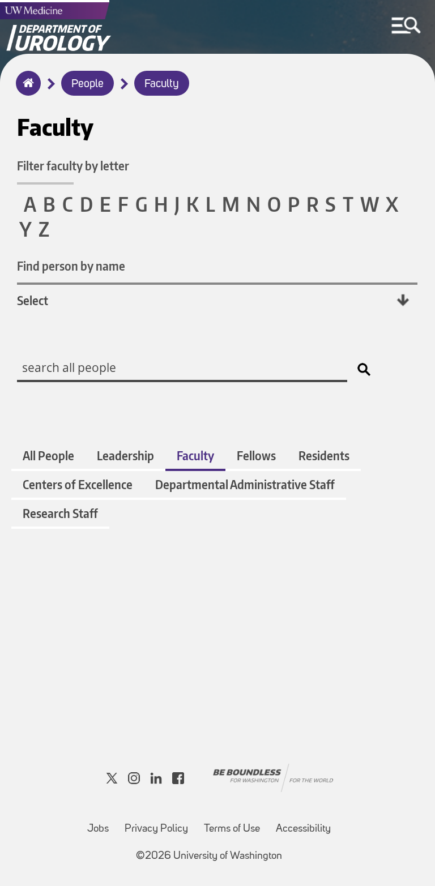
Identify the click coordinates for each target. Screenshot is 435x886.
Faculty (161, 84)
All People (48, 455)
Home (26, 90)
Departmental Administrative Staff (245, 484)
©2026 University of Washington (209, 856)
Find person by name (71, 265)
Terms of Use (232, 829)
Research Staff (60, 513)
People (87, 84)
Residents (323, 455)
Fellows (256, 455)
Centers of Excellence (78, 484)
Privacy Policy (156, 829)
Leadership (125, 455)
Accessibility (303, 829)
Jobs (98, 829)
